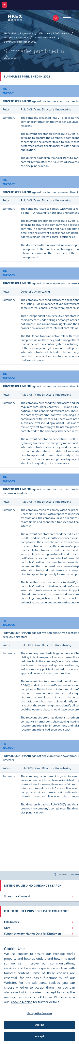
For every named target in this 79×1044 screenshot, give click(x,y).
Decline (39, 1025)
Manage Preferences (39, 1013)
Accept (39, 1036)
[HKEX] (21, 17)
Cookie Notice (21, 1002)
